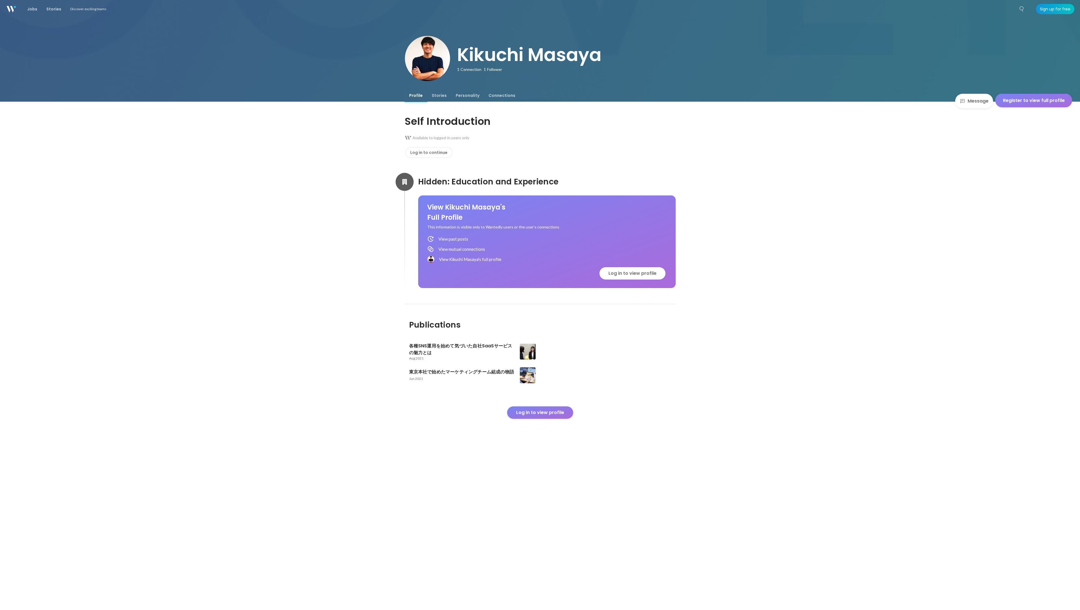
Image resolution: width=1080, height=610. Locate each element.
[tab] (416, 95)
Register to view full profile (1034, 100)
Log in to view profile (632, 273)
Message (978, 101)
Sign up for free (1055, 9)
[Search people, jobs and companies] (1021, 9)
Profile (416, 95)
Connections (501, 95)
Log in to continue (429, 152)
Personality (467, 95)
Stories (439, 95)
